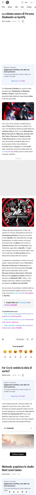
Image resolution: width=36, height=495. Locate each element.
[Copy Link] (26, 492)
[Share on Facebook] (10, 492)
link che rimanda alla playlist (22, 293)
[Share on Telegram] (22, 492)
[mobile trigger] (3, 2)
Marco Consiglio (6, 21)
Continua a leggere (18, 454)
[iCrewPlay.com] (7, 2)
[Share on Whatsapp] (18, 492)
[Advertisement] (18, 44)
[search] (22, 2)
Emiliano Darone (6, 375)
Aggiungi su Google (18, 81)
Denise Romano (6, 474)
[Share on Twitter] (14, 492)
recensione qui (7, 151)
